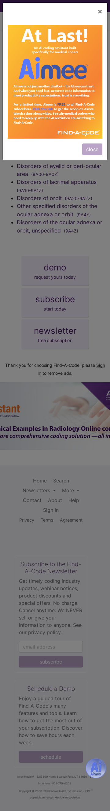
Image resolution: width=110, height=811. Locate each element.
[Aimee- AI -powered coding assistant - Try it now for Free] (96, 768)
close (92, 149)
